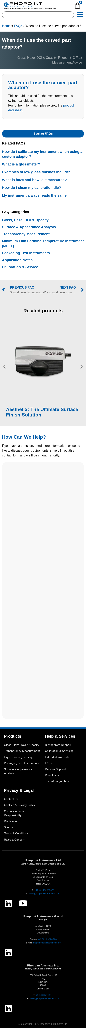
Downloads (52, 775)
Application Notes (17, 260)
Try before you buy (57, 781)
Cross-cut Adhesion (47, 353)
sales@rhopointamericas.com (44, 998)
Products (12, 736)
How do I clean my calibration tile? (31, 188)
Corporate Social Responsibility (14, 813)
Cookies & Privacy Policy (19, 805)
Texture (25, 349)
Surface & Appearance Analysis (29, 227)
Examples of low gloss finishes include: (36, 172)
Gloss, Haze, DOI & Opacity (36, 57)
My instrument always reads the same (34, 195)
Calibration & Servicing (59, 750)
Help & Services (60, 736)
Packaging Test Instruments (26, 253)
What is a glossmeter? (21, 164)
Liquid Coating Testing (18, 757)
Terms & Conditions (16, 833)
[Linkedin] (8, 903)
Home (6, 26)
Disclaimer (10, 821)
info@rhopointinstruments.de (47, 942)
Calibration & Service (20, 267)
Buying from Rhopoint (58, 744)
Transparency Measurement (26, 234)
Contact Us (11, 799)
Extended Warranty (57, 757)
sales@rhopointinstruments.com (44, 893)
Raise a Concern (14, 839)
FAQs (18, 26)
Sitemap (9, 827)
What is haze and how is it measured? (34, 180)
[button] (4, 366)
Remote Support (55, 769)
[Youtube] (23, 903)
